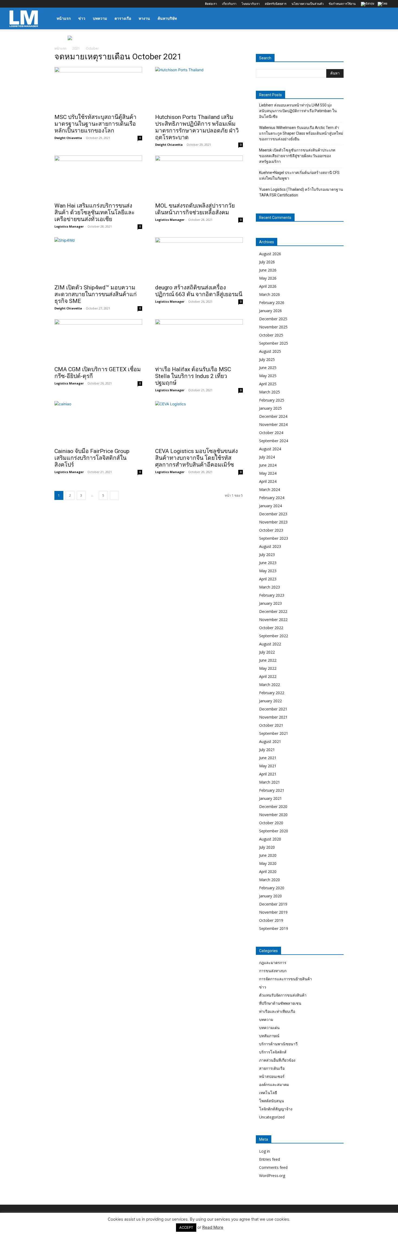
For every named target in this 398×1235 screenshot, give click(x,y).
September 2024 (273, 440)
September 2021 (273, 733)
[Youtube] (49, 4)
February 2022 (271, 692)
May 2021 (267, 765)
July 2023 (267, 554)
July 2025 (267, 359)
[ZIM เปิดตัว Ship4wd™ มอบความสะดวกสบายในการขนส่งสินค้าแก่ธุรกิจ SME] (98, 259)
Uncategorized (272, 1117)
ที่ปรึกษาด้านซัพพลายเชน (280, 1003)
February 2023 (271, 595)
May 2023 (267, 570)
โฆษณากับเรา (251, 4)
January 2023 (270, 603)
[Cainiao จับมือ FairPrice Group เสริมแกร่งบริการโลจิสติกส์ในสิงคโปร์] (98, 422)
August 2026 (270, 253)
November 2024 (273, 424)
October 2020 (271, 822)
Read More (212, 1227)
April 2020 (267, 871)
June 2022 (267, 660)
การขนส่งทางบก (272, 970)
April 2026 (267, 286)
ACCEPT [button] (186, 1227)
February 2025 (271, 400)
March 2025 (269, 392)
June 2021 (267, 757)
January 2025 (270, 408)
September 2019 (273, 928)
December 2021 (273, 709)
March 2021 (269, 782)
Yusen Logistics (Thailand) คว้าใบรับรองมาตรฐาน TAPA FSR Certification (301, 192)
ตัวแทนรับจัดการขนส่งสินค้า (282, 995)
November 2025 (273, 326)
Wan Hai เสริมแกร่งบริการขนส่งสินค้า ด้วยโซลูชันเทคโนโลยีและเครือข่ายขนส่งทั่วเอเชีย (94, 212)
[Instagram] (22, 4)
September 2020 (273, 830)
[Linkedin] (31, 4)
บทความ (100, 18)
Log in (264, 1151)
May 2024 (267, 473)
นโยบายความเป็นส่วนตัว (308, 4)
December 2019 (273, 904)
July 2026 (267, 261)
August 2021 (270, 741)
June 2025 (267, 367)
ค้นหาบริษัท (167, 18)
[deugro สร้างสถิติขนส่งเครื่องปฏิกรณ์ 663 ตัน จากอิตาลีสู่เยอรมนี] (199, 259)
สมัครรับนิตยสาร (275, 4)
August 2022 (270, 643)
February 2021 (271, 790)
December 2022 (273, 611)
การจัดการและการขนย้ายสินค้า (285, 978)
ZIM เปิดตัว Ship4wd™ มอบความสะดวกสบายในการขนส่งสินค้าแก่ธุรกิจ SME (95, 294)
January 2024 (270, 505)
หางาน (144, 18)
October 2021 (271, 725)
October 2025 (271, 335)
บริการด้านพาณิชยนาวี (278, 1043)
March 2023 (269, 587)
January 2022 (270, 700)
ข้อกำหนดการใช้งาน (342, 4)
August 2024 (270, 448)
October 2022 (271, 627)
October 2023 (271, 530)
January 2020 (270, 895)
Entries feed (269, 1159)
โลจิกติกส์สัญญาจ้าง (275, 1108)
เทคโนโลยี (268, 1092)
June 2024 (267, 465)
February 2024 (271, 497)
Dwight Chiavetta (68, 138)
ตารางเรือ (123, 18)
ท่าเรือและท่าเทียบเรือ (277, 1011)
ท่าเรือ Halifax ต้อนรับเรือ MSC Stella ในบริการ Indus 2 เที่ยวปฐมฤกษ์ (193, 376)
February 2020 (271, 887)
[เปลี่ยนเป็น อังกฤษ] (368, 4)
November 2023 (273, 522)
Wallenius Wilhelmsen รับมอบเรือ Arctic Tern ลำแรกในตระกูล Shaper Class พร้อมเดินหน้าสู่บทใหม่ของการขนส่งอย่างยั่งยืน (301, 133)
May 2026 (267, 278)
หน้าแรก (64, 18)
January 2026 (270, 310)
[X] (40, 4)
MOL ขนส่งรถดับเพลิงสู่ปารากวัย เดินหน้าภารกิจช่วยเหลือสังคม (195, 209)
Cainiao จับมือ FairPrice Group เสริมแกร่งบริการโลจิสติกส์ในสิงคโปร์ (91, 458)
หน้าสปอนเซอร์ (272, 1076)
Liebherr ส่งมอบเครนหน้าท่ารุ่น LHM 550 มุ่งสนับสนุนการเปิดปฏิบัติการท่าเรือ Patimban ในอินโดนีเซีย (298, 111)
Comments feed (273, 1167)
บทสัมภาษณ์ (269, 1035)
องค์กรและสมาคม (274, 1084)
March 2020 (269, 879)
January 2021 (270, 798)
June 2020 (267, 855)
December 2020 (273, 806)
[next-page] (114, 495)
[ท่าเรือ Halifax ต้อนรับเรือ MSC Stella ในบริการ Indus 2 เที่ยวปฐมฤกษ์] (199, 341)
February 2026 (271, 302)
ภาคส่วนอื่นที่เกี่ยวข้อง (277, 1060)
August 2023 (270, 546)
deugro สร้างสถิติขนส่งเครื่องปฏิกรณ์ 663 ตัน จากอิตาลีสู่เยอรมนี (198, 291)
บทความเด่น (269, 1027)
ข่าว (81, 18)
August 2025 (270, 351)
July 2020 (267, 847)
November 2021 (273, 717)
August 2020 (270, 839)
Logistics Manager (69, 226)
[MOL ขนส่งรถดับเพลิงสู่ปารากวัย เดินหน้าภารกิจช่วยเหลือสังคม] (199, 177)
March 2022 (269, 684)
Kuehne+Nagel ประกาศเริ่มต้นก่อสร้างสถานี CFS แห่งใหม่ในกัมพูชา (299, 175)
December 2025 (273, 318)
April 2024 (267, 481)
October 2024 (271, 432)
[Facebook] (13, 4)
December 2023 (273, 513)
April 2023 (267, 578)
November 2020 (273, 814)
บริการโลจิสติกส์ (272, 1052)
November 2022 (273, 619)
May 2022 (267, 668)
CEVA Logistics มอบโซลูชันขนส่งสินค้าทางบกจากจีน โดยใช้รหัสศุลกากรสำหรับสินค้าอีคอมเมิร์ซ (196, 458)
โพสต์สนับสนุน (271, 1100)
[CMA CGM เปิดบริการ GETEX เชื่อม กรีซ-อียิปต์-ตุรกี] (98, 341)
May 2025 (267, 375)
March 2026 (269, 294)
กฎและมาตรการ (272, 962)
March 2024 (269, 489)
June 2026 (267, 270)
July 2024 (267, 457)
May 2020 (267, 863)
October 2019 (271, 920)
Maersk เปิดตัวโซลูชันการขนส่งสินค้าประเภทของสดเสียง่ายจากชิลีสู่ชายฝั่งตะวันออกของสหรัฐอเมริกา (297, 156)
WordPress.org (272, 1175)
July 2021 (267, 749)
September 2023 (273, 538)
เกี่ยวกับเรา (229, 4)
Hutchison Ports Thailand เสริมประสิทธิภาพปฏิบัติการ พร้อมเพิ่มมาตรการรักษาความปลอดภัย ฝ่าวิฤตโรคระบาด (197, 127)
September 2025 (273, 343)
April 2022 (267, 676)
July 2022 (267, 652)
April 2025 (267, 383)
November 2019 (273, 912)
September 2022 (273, 635)
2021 (76, 48)
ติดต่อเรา (211, 4)
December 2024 (273, 416)
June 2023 (267, 562)
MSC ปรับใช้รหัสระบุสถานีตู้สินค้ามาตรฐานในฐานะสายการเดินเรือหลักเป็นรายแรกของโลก (95, 124)
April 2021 (267, 774)
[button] (382, 18)
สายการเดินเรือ (272, 1068)
